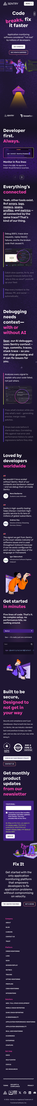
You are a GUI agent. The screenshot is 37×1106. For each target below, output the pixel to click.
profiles (8, 210)
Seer (6, 340)
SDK (13, 165)
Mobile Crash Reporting (15, 1008)
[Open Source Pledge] (13, 1093)
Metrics (9, 970)
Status (8, 1064)
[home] (5, 1092)
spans (18, 207)
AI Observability (12, 1017)
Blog (8, 927)
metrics (25, 210)
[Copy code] (31, 644)
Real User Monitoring (14, 1031)
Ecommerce (10, 1036)
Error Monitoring (13, 951)
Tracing (9, 974)
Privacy (31, 1085)
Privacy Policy (16, 829)
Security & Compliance (15, 1085)
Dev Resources (12, 1069)
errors (13, 203)
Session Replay (12, 965)
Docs (8, 1055)
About (8, 923)
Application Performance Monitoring (20, 1022)
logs (21, 203)
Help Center (10, 1060)
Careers (9, 932)
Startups (9, 1045)
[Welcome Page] (10, 3)
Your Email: (10, 804)
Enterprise (10, 1040)
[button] (34, 13)
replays (8, 207)
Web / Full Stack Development (17, 1003)
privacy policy (12, 825)
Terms (5, 1085)
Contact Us (10, 937)
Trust (8, 941)
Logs (8, 956)
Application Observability (16, 1026)
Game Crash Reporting (14, 1012)
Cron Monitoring (12, 988)
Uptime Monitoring (13, 979)
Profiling (9, 984)
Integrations (11, 993)
